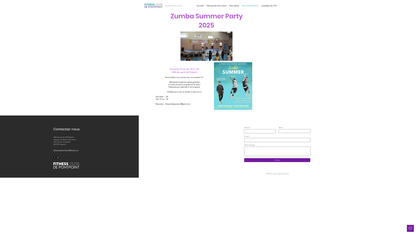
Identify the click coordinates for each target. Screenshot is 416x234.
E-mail (246, 136)
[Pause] (183, 57)
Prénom (246, 127)
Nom (280, 127)
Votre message (249, 145)
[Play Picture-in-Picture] (225, 57)
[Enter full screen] (229, 57)
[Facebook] (54, 157)
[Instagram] (58, 157)
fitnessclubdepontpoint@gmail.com (177, 104)
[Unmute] (187, 57)
